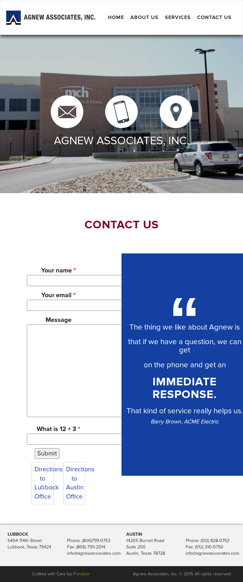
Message (59, 320)
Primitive (81, 574)
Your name (58, 270)
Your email (58, 295)
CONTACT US (214, 17)
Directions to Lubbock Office (42, 483)
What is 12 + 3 (58, 429)
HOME (116, 17)
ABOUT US (144, 17)
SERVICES (178, 17)
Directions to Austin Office (74, 483)
